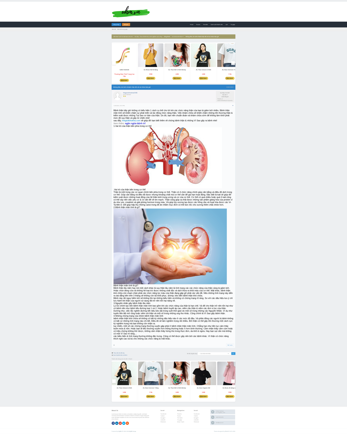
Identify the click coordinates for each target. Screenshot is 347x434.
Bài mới (114, 29)
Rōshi (226, 431)
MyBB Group (132, 431)
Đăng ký (126, 24)
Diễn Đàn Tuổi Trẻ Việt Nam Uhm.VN (123, 36)
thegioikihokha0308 (130, 93)
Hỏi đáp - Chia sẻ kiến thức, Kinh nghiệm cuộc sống (148, 36)
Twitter (196, 416)
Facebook (197, 414)
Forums (198, 24)
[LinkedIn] (116, 423)
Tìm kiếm (205, 24)
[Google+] (120, 423)
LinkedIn (196, 420)
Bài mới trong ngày (122, 29)
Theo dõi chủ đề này (119, 353)
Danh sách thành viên (217, 24)
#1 (233, 105)
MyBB (120, 431)
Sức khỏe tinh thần (177, 36)
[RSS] (127, 423)
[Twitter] (123, 423)
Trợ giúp (233, 24)
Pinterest (196, 422)
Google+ (196, 418)
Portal (191, 24)
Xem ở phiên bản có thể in (120, 355)
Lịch (227, 24)
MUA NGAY (124, 80)
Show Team (180, 422)
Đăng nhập (116, 24)
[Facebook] (113, 423)
